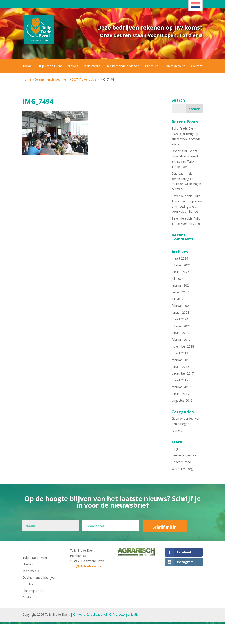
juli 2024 (177, 278)
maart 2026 (180, 258)
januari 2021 (180, 312)
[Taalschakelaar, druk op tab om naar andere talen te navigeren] (195, 5)
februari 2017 (181, 387)
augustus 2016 (182, 400)
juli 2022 (177, 299)
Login (176, 448)
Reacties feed (181, 462)
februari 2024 (181, 285)
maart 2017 (180, 380)
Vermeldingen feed (185, 455)
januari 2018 (180, 366)
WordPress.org (182, 469)
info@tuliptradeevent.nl (86, 566)
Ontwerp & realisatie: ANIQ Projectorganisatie (106, 614)
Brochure (151, 66)
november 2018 (183, 346)
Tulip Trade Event (49, 66)
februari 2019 (181, 339)
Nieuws (72, 66)
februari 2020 (181, 326)
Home (27, 66)
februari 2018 (181, 360)
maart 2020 (180, 319)
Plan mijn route (174, 66)
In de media (91, 66)
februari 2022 (181, 306)
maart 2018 (180, 353)
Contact (196, 66)
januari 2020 (180, 333)
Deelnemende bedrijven (123, 66)
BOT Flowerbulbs (84, 79)
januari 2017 (180, 394)
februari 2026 (181, 265)
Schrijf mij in (164, 527)
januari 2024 (180, 292)
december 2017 (183, 373)
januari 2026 (180, 272)
